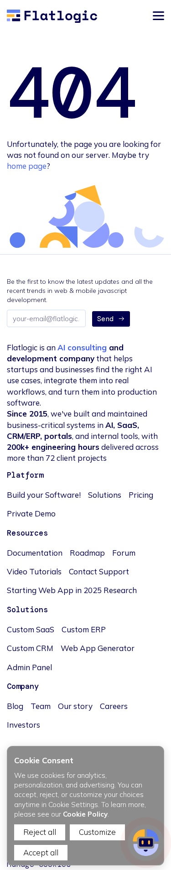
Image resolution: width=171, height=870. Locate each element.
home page (27, 166)
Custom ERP (84, 629)
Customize (97, 832)
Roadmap (87, 552)
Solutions (104, 495)
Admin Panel (29, 667)
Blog (15, 706)
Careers (114, 706)
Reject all (39, 832)
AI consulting (82, 347)
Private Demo (31, 513)
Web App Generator (98, 648)
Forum (123, 552)
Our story (75, 706)
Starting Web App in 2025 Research (72, 590)
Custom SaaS (30, 629)
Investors (23, 724)
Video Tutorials (34, 571)
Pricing (141, 495)
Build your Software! (44, 495)
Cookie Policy (85, 814)
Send (105, 318)
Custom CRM (30, 648)
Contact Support (99, 571)
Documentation (34, 552)
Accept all (40, 852)
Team (41, 706)
